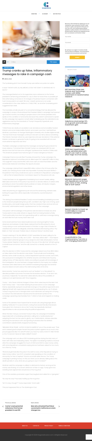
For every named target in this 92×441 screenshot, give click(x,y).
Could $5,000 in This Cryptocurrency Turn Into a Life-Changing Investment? (76, 239)
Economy (45, 14)
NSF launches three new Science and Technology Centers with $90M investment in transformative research (77, 93)
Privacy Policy (48, 425)
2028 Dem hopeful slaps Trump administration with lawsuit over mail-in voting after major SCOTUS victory (76, 152)
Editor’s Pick (57, 14)
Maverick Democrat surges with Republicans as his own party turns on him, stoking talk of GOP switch (76, 182)
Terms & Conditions (64, 425)
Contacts (36, 425)
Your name (68, 36)
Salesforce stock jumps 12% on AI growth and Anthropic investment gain (76, 123)
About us (24, 425)
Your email (68, 42)
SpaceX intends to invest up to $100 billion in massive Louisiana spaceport (76, 211)
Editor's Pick (8, 67)
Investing (34, 14)
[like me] (8, 62)
